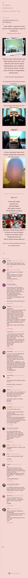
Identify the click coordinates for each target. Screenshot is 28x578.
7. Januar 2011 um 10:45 (15, 445)
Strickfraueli (10, 351)
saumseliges (10, 375)
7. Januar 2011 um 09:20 (18, 351)
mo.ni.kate (9, 407)
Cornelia (9, 260)
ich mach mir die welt (12, 428)
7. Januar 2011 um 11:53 (15, 454)
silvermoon (10, 495)
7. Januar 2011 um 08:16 (18, 331)
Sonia (8, 508)
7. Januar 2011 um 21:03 (15, 508)
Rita (8, 269)
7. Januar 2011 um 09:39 (18, 407)
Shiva (8, 454)
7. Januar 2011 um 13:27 (12, 485)
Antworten (10, 266)
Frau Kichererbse (11, 284)
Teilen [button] (3, 253)
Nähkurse (13, 11)
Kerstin (9, 389)
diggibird (9, 306)
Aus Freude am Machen (13, 484)
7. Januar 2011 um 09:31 (16, 389)
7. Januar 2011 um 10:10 (12, 429)
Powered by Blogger (15, 573)
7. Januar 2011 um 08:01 (17, 306)
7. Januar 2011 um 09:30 (19, 375)
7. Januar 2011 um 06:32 (17, 260)
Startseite (5, 11)
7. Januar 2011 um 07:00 (12, 285)
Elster (8, 445)
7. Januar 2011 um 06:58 (15, 269)
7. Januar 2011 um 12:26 (16, 464)
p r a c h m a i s (6, 5)
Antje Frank (10, 331)
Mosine (9, 464)
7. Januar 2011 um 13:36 (18, 495)
